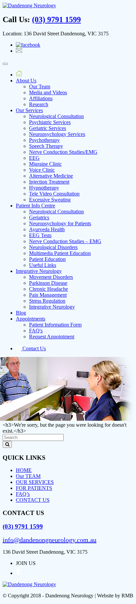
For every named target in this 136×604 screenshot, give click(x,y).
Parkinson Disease (48, 283)
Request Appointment (51, 336)
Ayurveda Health (47, 229)
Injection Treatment (49, 182)
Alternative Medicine (51, 176)
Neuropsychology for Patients (60, 223)
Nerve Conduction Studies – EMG (65, 241)
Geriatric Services (47, 128)
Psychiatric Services (50, 122)
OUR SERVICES (35, 482)
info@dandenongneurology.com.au (49, 539)
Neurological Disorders (53, 247)
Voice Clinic (42, 170)
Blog (21, 313)
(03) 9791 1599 (56, 19)
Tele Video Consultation (54, 193)
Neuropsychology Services (57, 134)
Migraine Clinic (45, 164)
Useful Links (42, 265)
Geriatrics (39, 217)
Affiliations (40, 98)
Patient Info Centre (35, 205)
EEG (34, 158)
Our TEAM (28, 476)
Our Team (39, 86)
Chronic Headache (48, 289)
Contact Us (33, 348)
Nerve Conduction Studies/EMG (63, 152)
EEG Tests (40, 235)
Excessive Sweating (50, 199)
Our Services (29, 110)
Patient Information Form (55, 324)
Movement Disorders (51, 277)
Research (38, 104)
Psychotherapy (44, 140)
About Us (26, 80)
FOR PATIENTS (34, 488)
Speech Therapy (46, 146)
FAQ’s (23, 494)
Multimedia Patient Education (60, 253)
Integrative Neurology (39, 271)
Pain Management (48, 295)
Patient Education (47, 259)
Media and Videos (48, 92)
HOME (24, 470)
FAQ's (36, 330)
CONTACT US (33, 500)
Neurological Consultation (56, 116)
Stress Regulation (47, 301)
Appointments (30, 319)
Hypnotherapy (44, 188)
